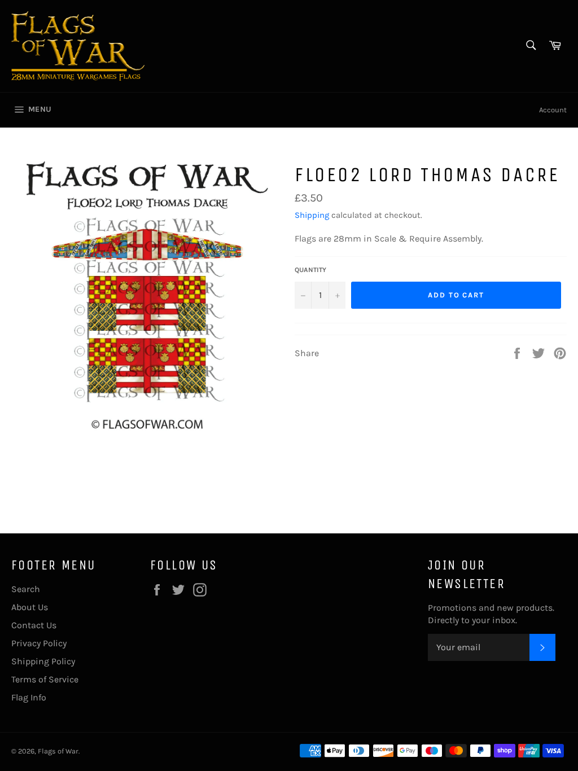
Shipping (312, 215)
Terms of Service (44, 679)
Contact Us (33, 625)
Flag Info (28, 697)
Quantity (310, 270)
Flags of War (58, 751)
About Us (29, 607)
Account (553, 110)
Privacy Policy (39, 643)
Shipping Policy (43, 661)
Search (25, 589)
